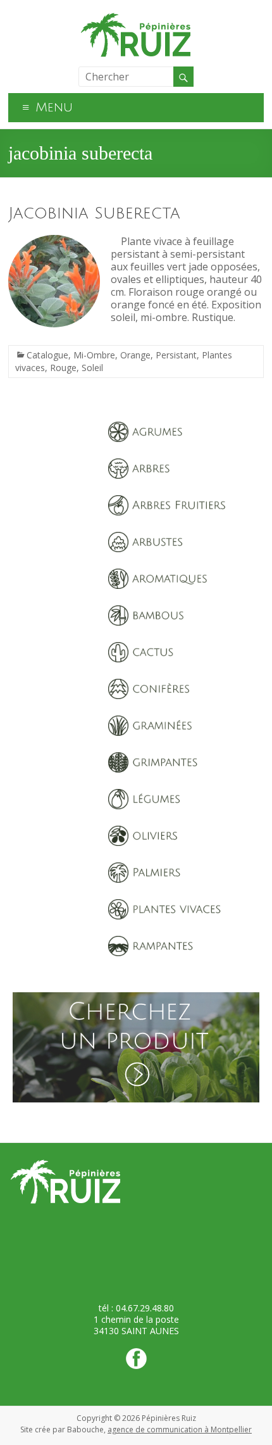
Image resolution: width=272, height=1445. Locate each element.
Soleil (92, 368)
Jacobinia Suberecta (94, 213)
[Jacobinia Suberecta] (54, 241)
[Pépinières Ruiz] (136, 16)
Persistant (176, 355)
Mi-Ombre (94, 355)
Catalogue (47, 355)
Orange (135, 355)
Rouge (63, 368)
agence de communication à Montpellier (180, 1429)
